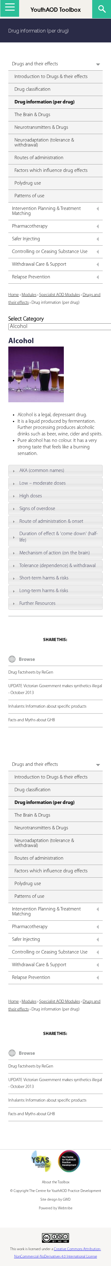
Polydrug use (27, 183)
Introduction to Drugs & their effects (51, 76)
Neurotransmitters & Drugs (41, 127)
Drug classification (32, 89)
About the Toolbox (55, 1182)
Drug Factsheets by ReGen (30, 672)
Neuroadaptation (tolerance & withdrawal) (44, 143)
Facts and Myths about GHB (31, 720)
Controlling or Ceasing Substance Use (50, 251)
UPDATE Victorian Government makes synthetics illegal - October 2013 (55, 689)
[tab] (55, 471)
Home (13, 295)
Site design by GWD (55, 1200)
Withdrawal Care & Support (39, 264)
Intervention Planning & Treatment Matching (46, 211)
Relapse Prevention (31, 277)
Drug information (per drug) (44, 102)
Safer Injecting (26, 239)
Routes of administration (39, 157)
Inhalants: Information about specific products (47, 706)
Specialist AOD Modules (59, 295)
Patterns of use (29, 196)
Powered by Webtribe (55, 1208)
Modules (29, 295)
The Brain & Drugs (32, 114)
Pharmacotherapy (29, 226)
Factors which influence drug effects (51, 170)
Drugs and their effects (35, 64)
